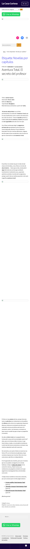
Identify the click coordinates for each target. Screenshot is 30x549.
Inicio (4, 51)
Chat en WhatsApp (12, 14)
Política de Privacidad (16, 538)
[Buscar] (19, 45)
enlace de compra (16, 465)
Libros (8, 503)
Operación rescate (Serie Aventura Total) (15, 490)
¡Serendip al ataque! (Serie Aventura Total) (16, 486)
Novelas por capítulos (10, 506)
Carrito (23, 545)
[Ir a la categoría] (21, 9)
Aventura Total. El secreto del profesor (14, 72)
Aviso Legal (18, 536)
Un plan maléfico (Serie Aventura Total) (15, 482)
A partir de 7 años (11, 505)
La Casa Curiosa (10, 3)
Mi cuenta (5, 546)
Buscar (15, 546)
